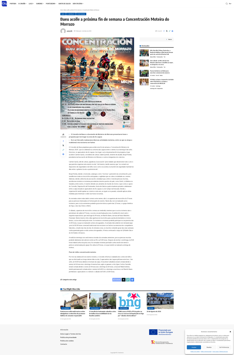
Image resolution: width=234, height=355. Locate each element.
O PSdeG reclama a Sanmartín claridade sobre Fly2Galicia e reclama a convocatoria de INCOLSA (162, 81)
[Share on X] (166, 31)
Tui (164, 57)
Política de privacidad (206, 351)
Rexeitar (209, 347)
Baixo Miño (153, 57)
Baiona (151, 308)
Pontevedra (81, 14)
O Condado (65, 308)
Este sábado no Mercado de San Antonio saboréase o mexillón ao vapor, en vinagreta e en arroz (161, 62)
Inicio (61, 10)
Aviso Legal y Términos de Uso (220, 351)
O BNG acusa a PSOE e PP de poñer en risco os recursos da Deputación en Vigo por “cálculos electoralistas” (131, 314)
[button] (230, 332)
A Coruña (152, 75)
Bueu (63, 14)
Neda (161, 75)
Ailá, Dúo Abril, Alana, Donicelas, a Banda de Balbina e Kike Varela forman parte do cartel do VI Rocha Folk (161, 52)
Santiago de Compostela (156, 88)
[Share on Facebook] (164, 31)
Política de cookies (195, 351)
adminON (69, 31)
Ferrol (157, 75)
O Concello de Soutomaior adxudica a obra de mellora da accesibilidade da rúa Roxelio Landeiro (102, 314)
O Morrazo (70, 14)
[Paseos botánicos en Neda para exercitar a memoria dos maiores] (144, 73)
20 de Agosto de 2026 (154, 311)
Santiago (158, 86)
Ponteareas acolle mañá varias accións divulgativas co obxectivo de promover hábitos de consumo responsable (72, 314)
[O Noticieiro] (4, 3)
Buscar (170, 39)
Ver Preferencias (224, 347)
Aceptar (194, 347)
